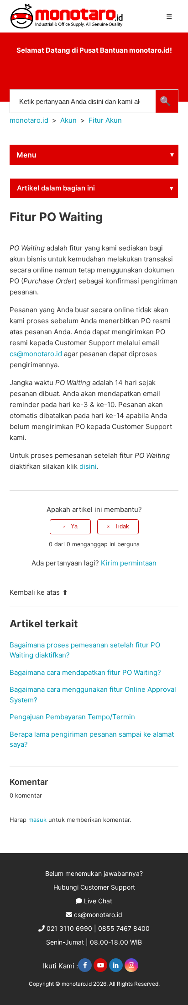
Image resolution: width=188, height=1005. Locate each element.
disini (88, 466)
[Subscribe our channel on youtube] (100, 965)
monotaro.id (29, 120)
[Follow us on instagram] (131, 965)
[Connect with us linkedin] (116, 965)
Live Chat (98, 901)
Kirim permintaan (129, 563)
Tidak (122, 526)
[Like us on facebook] (85, 965)
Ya (74, 526)
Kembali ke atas (35, 592)
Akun (68, 120)
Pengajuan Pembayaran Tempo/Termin (72, 716)
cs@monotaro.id (98, 914)
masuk (37, 819)
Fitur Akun (105, 120)
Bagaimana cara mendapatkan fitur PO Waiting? (85, 672)
